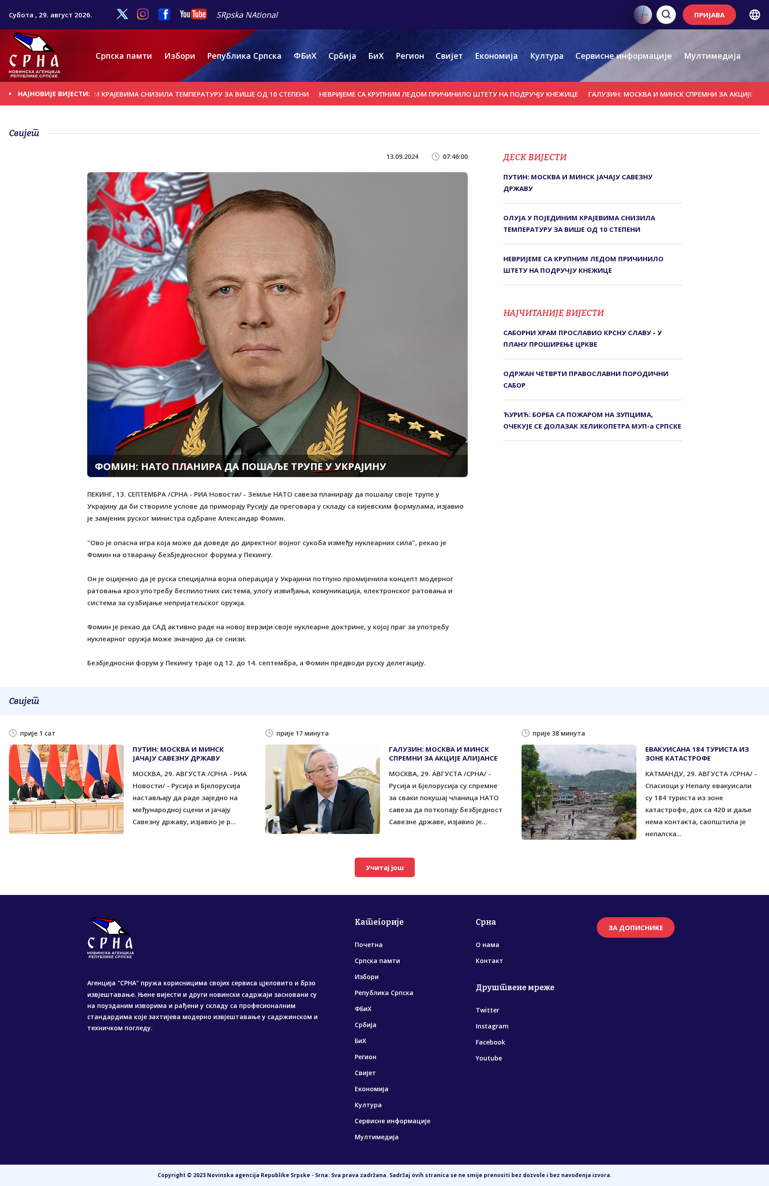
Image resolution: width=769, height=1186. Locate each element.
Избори (179, 55)
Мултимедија (712, 55)
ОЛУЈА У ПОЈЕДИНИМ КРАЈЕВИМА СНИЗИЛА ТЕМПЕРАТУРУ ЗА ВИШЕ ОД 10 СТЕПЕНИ (579, 223)
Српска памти (124, 55)
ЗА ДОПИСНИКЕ (635, 927)
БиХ (376, 55)
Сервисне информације (623, 55)
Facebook (490, 1042)
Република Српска (244, 55)
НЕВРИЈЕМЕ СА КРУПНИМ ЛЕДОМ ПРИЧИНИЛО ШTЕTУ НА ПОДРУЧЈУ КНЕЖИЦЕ (401, 93)
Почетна (369, 944)
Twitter (487, 1010)
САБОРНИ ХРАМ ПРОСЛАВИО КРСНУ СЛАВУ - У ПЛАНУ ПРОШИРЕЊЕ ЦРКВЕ (582, 338)
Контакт (489, 960)
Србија (342, 55)
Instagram (492, 1026)
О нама (487, 944)
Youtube (489, 1058)
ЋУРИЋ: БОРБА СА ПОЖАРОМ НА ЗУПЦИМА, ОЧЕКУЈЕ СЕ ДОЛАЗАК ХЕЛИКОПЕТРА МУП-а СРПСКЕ (592, 420)
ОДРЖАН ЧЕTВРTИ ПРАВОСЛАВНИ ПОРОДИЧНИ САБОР (585, 379)
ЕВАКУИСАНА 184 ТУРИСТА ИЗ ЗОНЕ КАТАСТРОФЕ (697, 753)
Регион (410, 55)
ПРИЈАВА (709, 14)
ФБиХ (305, 55)
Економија (496, 55)
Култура (547, 55)
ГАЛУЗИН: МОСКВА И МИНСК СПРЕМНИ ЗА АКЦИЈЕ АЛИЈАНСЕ (641, 93)
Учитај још (385, 867)
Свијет (449, 55)
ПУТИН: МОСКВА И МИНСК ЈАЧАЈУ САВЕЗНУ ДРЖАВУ (577, 182)
